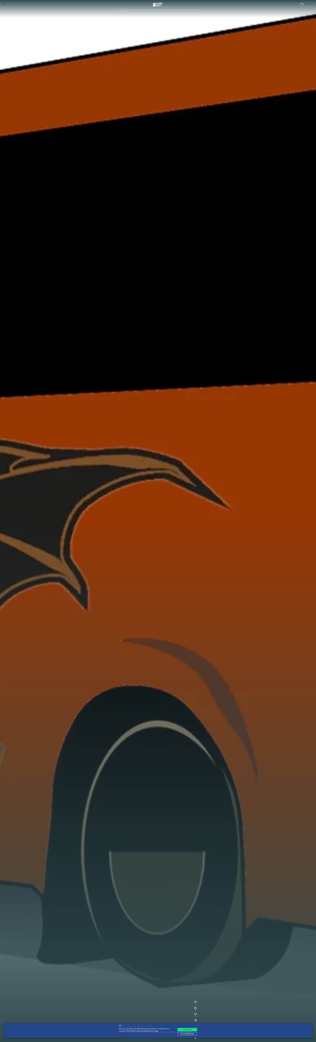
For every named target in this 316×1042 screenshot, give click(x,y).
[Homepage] (158, 4)
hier (157, 1031)
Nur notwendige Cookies (187, 1034)
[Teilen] (195, 1020)
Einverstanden (187, 1029)
